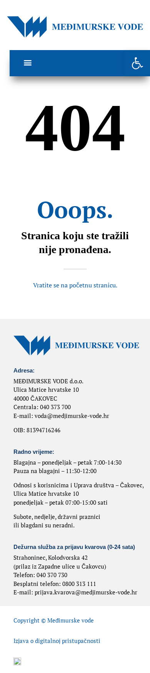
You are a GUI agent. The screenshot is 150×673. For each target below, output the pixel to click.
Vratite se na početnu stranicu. (75, 285)
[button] (137, 63)
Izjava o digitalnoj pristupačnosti (56, 640)
